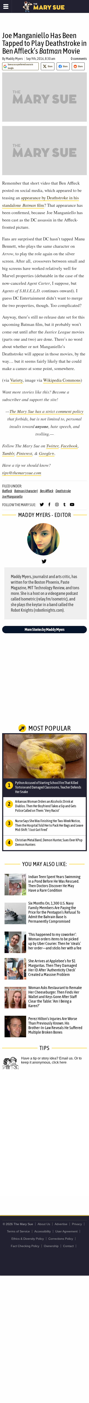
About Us (44, 1224)
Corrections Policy (60, 1238)
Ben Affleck (46, 491)
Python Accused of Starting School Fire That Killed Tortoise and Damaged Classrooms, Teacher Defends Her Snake (48, 787)
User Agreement (66, 1231)
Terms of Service (18, 1231)
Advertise (61, 1224)
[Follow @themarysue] (42, 506)
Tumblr (8, 453)
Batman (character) (26, 491)
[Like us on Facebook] (49, 506)
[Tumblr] (64, 506)
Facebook (69, 445)
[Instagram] (57, 506)
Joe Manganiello (12, 496)
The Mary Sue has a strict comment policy (46, 411)
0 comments (79, 58)
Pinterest (24, 453)
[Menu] (6, 6)
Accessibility (42, 1231)
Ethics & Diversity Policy (27, 1238)
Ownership (51, 1246)
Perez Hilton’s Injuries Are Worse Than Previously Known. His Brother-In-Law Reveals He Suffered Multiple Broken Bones (55, 1025)
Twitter (52, 445)
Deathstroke (63, 491)
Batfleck (7, 491)
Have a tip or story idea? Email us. (47, 1058)
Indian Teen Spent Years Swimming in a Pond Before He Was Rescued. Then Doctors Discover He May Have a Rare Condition (54, 883)
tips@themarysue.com (21, 472)
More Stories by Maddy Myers (44, 629)
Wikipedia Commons (62, 380)
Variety (16, 380)
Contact (68, 1246)
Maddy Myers (14, 59)
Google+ (46, 453)
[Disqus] (44, 1137)
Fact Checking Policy (25, 1246)
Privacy (77, 1224)
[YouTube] (72, 506)
